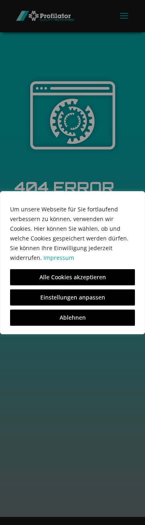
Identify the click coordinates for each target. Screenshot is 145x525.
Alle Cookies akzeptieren (72, 277)
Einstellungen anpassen (72, 297)
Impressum (59, 257)
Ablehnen (73, 317)
